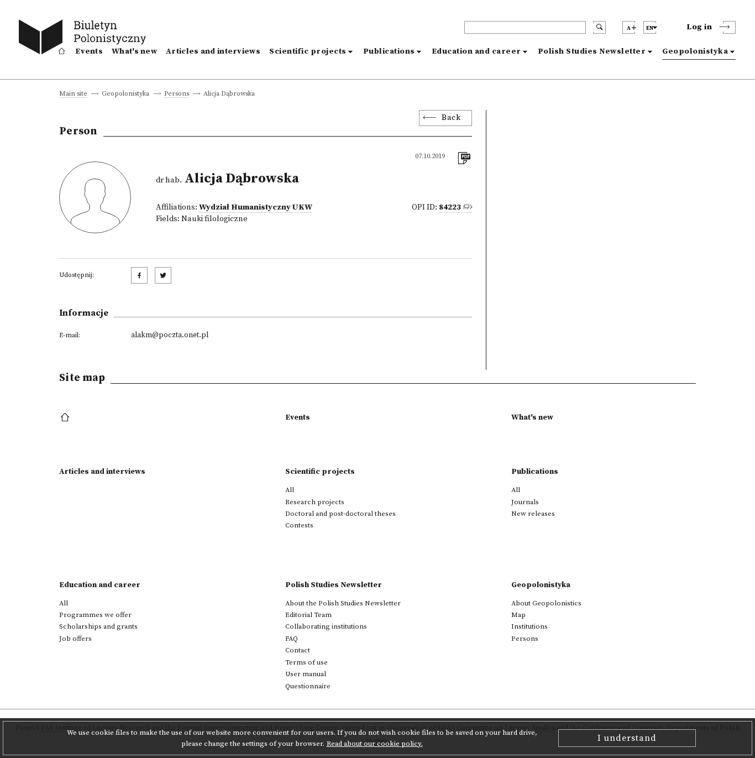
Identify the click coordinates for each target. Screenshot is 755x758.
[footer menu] (66, 418)
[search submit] (599, 27)
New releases (533, 513)
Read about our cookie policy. (375, 743)
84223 (450, 207)
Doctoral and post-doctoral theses (340, 513)
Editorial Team (308, 614)
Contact (297, 650)
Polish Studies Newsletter (592, 51)
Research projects (314, 502)
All (289, 489)
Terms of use (306, 662)
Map (518, 614)
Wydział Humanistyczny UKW (255, 207)
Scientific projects (308, 51)
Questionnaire (308, 686)
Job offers (75, 638)
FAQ (291, 638)
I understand (627, 738)
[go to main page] (84, 39)
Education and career (476, 51)
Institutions (529, 626)
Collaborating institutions (326, 626)
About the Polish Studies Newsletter (343, 603)
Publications (389, 51)
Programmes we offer (95, 614)
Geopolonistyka (695, 51)
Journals (525, 502)
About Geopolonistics (546, 603)
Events (89, 51)
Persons (176, 94)
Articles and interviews (213, 51)
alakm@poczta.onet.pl (169, 335)
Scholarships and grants (98, 626)
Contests (299, 525)
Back (451, 118)
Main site (73, 94)
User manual (305, 674)
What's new (134, 51)
